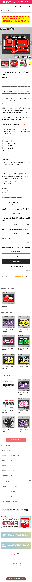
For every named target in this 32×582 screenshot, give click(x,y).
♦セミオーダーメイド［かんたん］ (10, 486)
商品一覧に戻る (16, 439)
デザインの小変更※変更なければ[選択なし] (16, 229)
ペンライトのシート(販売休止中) (10, 501)
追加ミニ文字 (6, 238)
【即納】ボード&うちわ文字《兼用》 (10, 455)
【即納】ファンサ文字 (6, 460)
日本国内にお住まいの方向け (16, 266)
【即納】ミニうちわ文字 (7, 465)
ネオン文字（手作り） (6, 481)
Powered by (14, 565)
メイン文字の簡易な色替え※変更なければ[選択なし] (16, 219)
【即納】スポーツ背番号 (7, 470)
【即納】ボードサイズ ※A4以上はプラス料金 (15, 209)
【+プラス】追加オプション (8, 476)
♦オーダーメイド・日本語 (8, 491)
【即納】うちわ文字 (6, 450)
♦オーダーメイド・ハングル (8, 496)
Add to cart (16, 261)
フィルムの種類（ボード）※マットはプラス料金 (16, 247)
